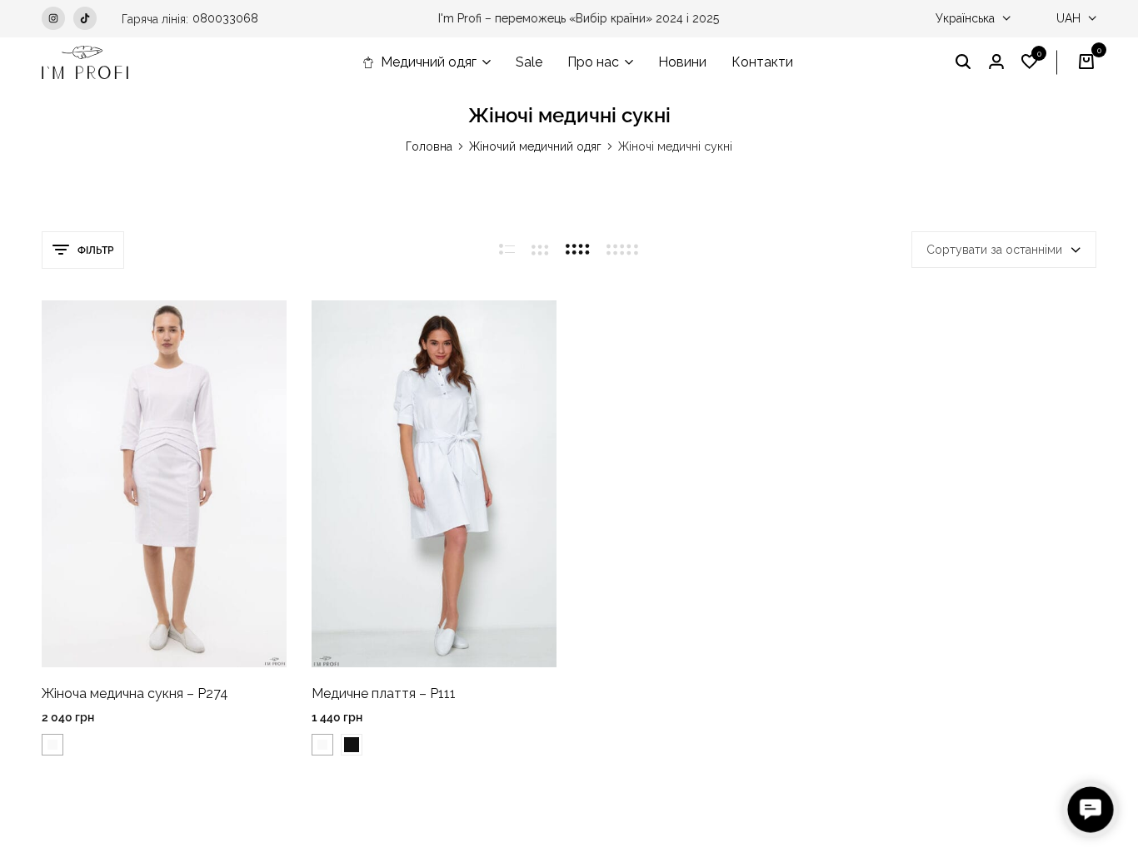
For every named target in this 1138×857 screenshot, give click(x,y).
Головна (429, 146)
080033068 (225, 18)
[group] (164, 483)
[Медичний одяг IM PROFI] (85, 62)
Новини (682, 62)
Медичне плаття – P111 (384, 693)
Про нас (593, 62)
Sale (529, 62)
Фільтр (95, 250)
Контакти (762, 62)
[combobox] (1003, 249)
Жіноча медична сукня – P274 (135, 693)
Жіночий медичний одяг (535, 146)
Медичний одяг (429, 62)
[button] (1029, 62)
